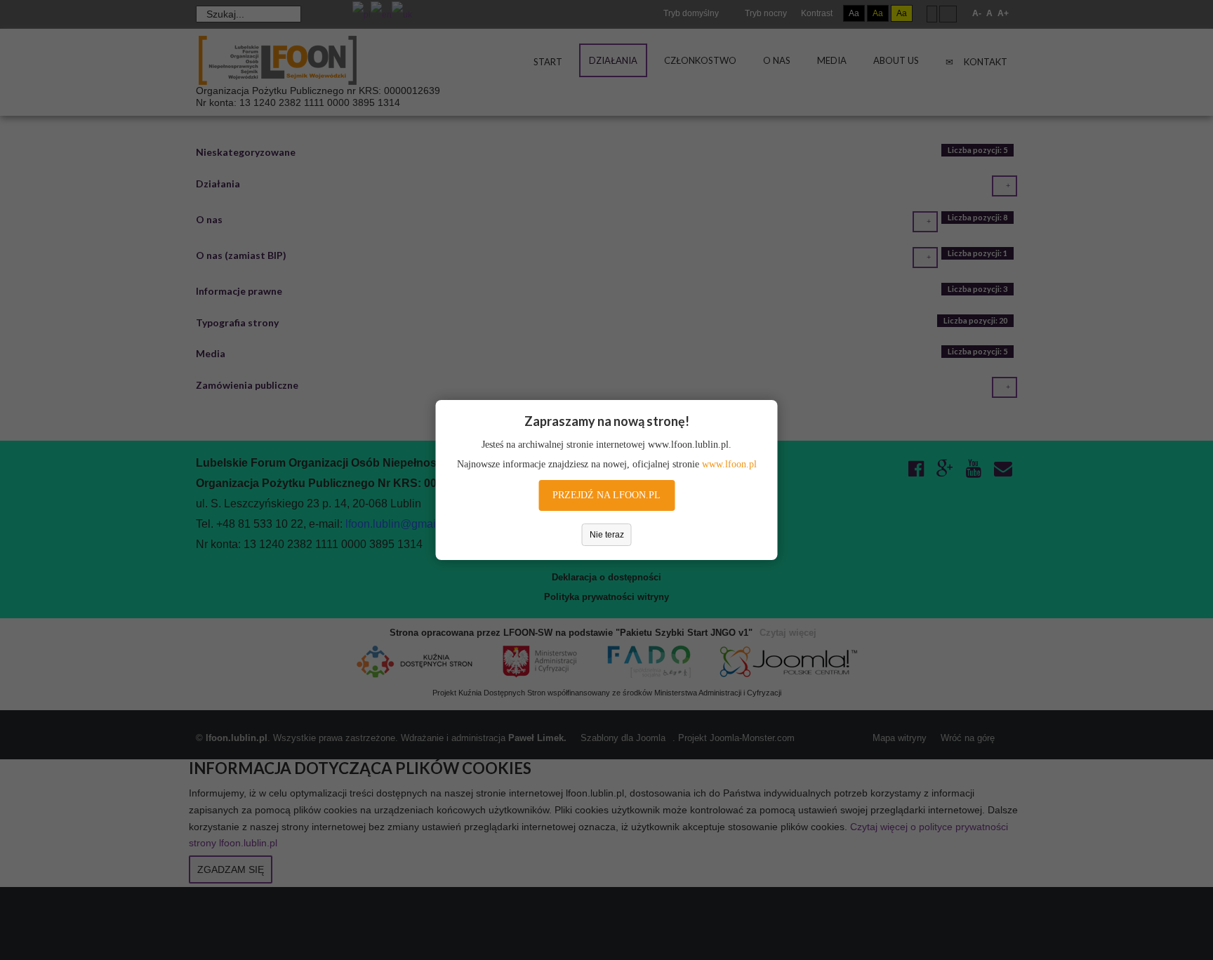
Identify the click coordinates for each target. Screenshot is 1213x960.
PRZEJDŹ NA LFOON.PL (606, 495)
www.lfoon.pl (729, 464)
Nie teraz (607, 535)
